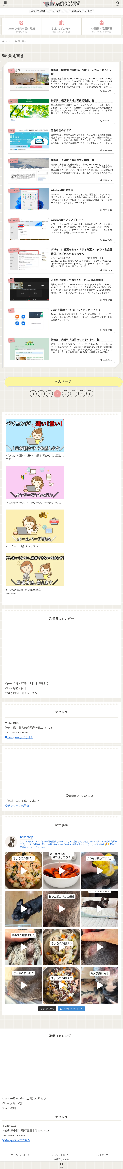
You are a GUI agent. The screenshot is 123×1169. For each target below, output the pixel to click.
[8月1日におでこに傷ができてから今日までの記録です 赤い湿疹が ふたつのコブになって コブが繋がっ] (61, 909)
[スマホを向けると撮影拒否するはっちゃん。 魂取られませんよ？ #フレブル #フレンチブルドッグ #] (99, 985)
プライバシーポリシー (21, 1155)
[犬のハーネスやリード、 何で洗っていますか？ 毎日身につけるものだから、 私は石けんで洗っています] (61, 870)
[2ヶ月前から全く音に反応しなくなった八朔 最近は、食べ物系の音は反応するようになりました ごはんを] (99, 909)
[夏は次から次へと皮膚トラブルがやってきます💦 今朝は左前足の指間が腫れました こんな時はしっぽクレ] (23, 947)
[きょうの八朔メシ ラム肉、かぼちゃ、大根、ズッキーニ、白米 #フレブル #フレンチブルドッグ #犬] (23, 909)
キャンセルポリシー (61, 1155)
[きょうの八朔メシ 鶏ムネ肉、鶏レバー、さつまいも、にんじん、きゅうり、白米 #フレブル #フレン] (61, 947)
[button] (113, 699)
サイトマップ (101, 1155)
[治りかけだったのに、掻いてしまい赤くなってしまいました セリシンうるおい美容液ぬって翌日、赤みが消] (99, 947)
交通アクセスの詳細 (17, 805)
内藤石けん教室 (61, 1159)
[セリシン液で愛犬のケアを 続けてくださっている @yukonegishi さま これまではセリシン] (99, 870)
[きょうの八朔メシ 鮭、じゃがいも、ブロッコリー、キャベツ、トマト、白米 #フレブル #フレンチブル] (23, 870)
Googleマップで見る (20, 737)
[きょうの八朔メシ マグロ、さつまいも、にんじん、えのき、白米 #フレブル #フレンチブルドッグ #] (61, 985)
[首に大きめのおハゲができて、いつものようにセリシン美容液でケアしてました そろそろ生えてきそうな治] (23, 985)
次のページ (63, 381)
